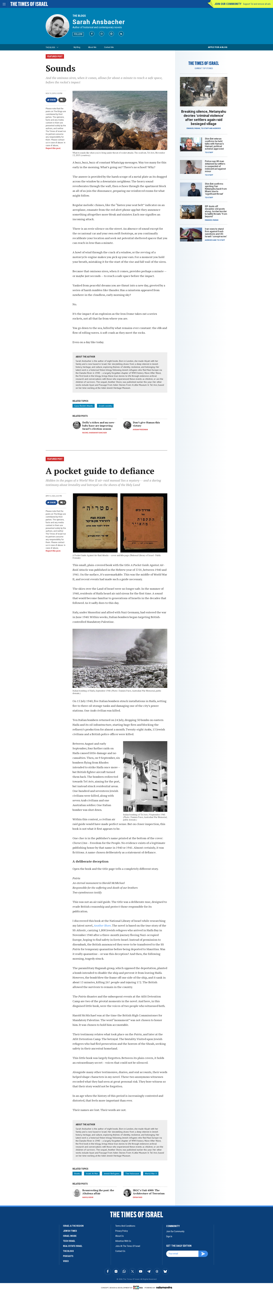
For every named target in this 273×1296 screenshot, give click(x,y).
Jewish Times (70, 1231)
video (66, 1261)
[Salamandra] (164, 1287)
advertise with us (123, 1241)
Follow (78, 34)
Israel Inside (69, 1236)
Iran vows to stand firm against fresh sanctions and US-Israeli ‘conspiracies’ (216, 233)
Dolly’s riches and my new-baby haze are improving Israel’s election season (98, 425)
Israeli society (105, 405)
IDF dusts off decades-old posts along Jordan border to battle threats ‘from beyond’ (216, 211)
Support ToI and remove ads (257, 4)
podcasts (68, 1256)
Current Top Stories (204, 68)
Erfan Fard (137, 1197)
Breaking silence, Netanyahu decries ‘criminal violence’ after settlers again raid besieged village (203, 118)
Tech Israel (69, 1241)
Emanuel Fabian (193, 128)
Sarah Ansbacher (99, 22)
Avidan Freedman (140, 429)
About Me (92, 47)
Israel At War (92, 1173)
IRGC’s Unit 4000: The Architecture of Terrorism (149, 1191)
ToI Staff (205, 128)
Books (77, 1173)
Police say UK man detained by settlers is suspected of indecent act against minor (215, 166)
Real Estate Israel (72, 1246)
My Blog (77, 47)
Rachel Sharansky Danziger (94, 433)
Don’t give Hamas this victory (146, 424)
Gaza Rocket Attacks (83, 405)
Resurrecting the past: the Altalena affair (98, 1191)
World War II (151, 1173)
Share (53, 100)
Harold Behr (87, 1197)
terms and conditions (125, 1226)
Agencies (217, 128)
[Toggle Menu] (4, 4)
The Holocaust (132, 1173)
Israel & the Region (73, 1226)
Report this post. (53, 148)
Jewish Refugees (111, 1173)
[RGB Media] (138, 1287)
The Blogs (79, 15)
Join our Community (227, 4)
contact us (120, 1251)
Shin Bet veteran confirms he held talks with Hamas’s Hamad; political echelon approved (214, 143)
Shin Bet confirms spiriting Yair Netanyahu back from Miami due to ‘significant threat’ (216, 189)
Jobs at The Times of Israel (127, 1246)
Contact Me (109, 47)
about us (119, 1236)
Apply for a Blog (217, 47)
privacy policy (121, 1231)
